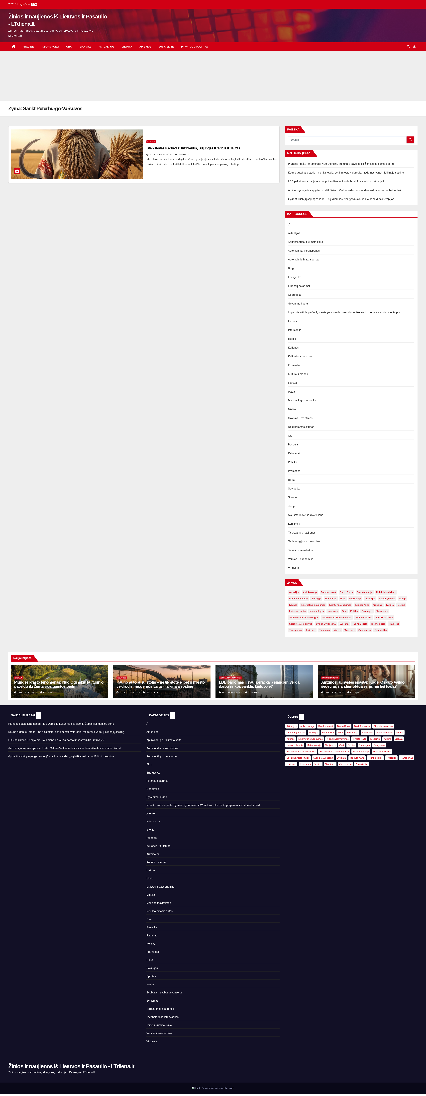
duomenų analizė (298, 598)
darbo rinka (346, 592)
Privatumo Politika (194, 46)
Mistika (292, 409)
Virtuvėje (293, 567)
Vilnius (337, 630)
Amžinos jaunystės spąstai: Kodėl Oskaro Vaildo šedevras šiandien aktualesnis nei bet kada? (344, 190)
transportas (295, 630)
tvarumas (324, 630)
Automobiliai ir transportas (304, 250)
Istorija (292, 338)
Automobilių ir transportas (303, 259)
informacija (355, 598)
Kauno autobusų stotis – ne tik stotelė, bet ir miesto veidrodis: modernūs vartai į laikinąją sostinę (346, 172)
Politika (292, 462)
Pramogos (294, 471)
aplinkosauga (310, 592)
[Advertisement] (213, 76)
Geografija (294, 294)
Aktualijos (106, 46)
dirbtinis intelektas (386, 592)
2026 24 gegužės (27, 692)
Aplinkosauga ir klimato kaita (305, 242)
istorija (402, 598)
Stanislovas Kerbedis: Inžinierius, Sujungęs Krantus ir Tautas (193, 148)
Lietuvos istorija (297, 611)
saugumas (382, 611)
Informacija (50, 46)
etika (342, 598)
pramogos (367, 611)
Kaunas (293, 605)
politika (354, 611)
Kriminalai (294, 365)
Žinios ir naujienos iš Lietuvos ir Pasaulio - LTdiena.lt (71, 1066)
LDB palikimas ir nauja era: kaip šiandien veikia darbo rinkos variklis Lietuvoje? (336, 181)
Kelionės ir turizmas (300, 356)
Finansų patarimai (299, 286)
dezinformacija (364, 592)
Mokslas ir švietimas (300, 418)
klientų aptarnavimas (340, 605)
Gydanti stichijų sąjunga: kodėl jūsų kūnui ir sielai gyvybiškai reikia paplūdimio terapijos (341, 199)
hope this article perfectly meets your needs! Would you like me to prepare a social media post (344, 312)
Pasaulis (293, 444)
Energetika (294, 277)
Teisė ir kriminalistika (301, 550)
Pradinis (28, 46)
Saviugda (294, 488)
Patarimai (294, 453)
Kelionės (293, 347)
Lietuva (127, 46)
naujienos (333, 611)
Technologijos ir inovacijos (304, 541)
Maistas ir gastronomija (302, 400)
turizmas (310, 630)
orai (344, 611)
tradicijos (394, 623)
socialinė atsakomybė (300, 623)
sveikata (343, 623)
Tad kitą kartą (359, 623)
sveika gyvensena (326, 623)
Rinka (291, 479)
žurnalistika (381, 630)
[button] (408, 46)
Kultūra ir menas (298, 374)
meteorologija (317, 611)
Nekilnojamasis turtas (301, 427)
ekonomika (330, 598)
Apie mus (145, 46)
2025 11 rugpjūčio (161, 154)
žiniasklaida (364, 630)
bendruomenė (328, 592)
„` (289, 224)
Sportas (85, 46)
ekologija (316, 598)
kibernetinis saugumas (313, 605)
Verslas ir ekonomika (300, 559)
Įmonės (292, 321)
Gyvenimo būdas (298, 303)
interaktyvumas (387, 598)
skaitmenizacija (363, 617)
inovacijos (370, 598)
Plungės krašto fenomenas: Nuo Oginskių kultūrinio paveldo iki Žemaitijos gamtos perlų (341, 163)
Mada (291, 391)
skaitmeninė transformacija (336, 617)
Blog (291, 268)
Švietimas (294, 523)
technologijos (378, 623)
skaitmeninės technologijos (303, 617)
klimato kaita (362, 605)
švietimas (349, 630)
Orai (69, 46)
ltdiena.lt (184, 154)
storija (151, 142)
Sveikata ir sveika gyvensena (305, 515)
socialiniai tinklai (384, 617)
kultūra (390, 605)
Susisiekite (166, 46)
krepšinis (377, 605)
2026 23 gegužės (334, 692)
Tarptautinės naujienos (302, 532)
